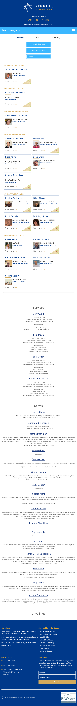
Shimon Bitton (38, 508)
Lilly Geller (38, 357)
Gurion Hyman (38, 472)
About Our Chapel (46, 640)
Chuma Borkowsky (38, 378)
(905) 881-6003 (38, 20)
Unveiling (56, 37)
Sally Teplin (38, 541)
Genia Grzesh (38, 459)
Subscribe (57, 682)
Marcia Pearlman (38, 434)
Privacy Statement (47, 651)
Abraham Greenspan (38, 423)
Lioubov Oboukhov (38, 523)
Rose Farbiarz (38, 450)
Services (21, 37)
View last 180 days (38, 50)
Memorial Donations (47, 646)
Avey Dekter (38, 485)
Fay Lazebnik (38, 532)
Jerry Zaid (38, 314)
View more (9, 81)
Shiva (38, 37)
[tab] (20, 37)
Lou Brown (38, 335)
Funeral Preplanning (47, 632)
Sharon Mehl (38, 494)
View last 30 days (38, 44)
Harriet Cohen (38, 412)
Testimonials (45, 649)
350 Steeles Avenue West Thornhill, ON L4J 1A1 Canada (12, 672)
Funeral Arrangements (48, 634)
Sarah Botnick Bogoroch (38, 554)
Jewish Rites (44, 637)
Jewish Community (47, 643)
